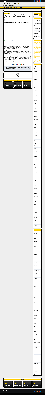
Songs (34, 355)
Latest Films (35, 315)
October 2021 (35, 156)
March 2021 (35, 167)
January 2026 (35, 74)
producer (24, 22)
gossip (5, 21)
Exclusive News (35, 283)
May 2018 (35, 222)
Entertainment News (12, 7)
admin (18, 76)
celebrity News (35, 267)
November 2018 (35, 212)
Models (34, 326)
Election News (35, 275)
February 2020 (35, 188)
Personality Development (37, 342)
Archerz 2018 (35, 241)
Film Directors (35, 291)
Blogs (34, 257)
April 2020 (35, 185)
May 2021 (35, 164)
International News (36, 307)
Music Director (11, 22)
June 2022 (35, 143)
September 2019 (36, 196)
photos (20, 22)
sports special (35, 360)
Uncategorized (35, 368)
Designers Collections (36, 270)
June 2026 (35, 66)
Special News (35, 358)
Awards (35, 249)
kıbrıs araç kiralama (36, 46)
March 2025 (35, 90)
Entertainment (35, 278)
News (34, 339)
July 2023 (35, 122)
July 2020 (35, 180)
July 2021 (35, 161)
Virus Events (35, 371)
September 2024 (36, 100)
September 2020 (36, 177)
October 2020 (35, 175)
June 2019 (35, 201)
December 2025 (36, 76)
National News (35, 331)
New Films (18, 22)
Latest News (16, 21)
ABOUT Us (7, 7)
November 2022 (36, 135)
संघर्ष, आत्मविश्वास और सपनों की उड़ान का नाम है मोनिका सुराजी (8, 85)
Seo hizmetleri (35, 50)
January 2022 (35, 151)
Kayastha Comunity (36, 310)
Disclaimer (20, 7)
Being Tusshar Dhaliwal (36, 252)
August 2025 (35, 82)
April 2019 (35, 204)
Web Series (35, 374)
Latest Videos (20, 21)
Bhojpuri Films (35, 254)
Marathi (35, 321)
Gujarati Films (35, 297)
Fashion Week (35, 289)
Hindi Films (7, 21)
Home (4, 7)
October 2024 (35, 98)
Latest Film (35, 313)
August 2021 (35, 159)
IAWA (34, 302)
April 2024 (35, 108)
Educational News (36, 273)
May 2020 (35, 183)
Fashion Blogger (36, 286)
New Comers (14, 22)
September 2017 (36, 225)
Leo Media (35, 318)
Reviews (35, 350)
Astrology (35, 246)
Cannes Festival (36, 265)
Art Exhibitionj (35, 244)
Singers (28, 22)
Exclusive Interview (36, 281)
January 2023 (35, 132)
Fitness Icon (35, 294)
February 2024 (35, 111)
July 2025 (35, 84)
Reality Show (35, 347)
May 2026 (35, 68)
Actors (34, 236)
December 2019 (35, 191)
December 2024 (36, 95)
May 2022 (35, 145)
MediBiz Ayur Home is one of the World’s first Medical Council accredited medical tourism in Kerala (10, 68)
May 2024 (35, 106)
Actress (35, 238)
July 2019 (35, 199)
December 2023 (36, 114)
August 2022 (35, 140)
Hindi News (10, 21)
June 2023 (35, 124)
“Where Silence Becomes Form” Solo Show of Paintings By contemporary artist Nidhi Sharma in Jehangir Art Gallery (37, 32)
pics (21, 22)
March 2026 (35, 71)
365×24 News (35, 233)
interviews (13, 21)
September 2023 (36, 119)
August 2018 (35, 217)
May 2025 (35, 87)
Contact (24, 7)
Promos (26, 22)
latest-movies (23, 21)
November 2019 (35, 193)
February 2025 (35, 92)
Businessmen (35, 262)
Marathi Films (35, 323)
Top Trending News (36, 363)
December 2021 (35, 153)
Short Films (35, 352)
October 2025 (35, 79)
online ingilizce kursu (36, 42)
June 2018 (35, 220)
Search (37, 13)
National (35, 329)
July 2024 (35, 103)
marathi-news (7, 22)
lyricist (26, 21)
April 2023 (35, 127)
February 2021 (35, 169)
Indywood (35, 305)
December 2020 (36, 172)
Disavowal (17, 7)
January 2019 (35, 209)
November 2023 (36, 116)
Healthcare (35, 299)
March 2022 (35, 148)
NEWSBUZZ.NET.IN (11, 4)
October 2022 (35, 137)
